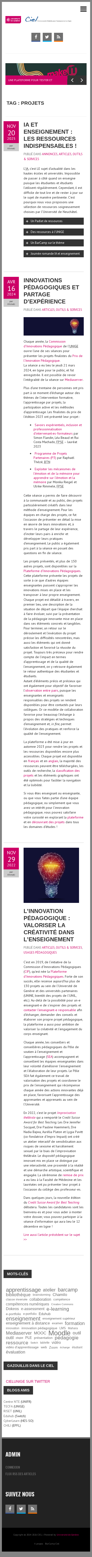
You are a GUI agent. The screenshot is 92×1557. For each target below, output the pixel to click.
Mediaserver (74, 380)
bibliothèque (18, 1294)
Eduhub (44, 1314)
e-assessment (32, 1309)
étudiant (77, 1347)
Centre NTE (12, 1401)
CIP (27, 971)
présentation (43, 1338)
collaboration (40, 1299)
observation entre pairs (41, 690)
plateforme (75, 817)
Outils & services (69, 310)
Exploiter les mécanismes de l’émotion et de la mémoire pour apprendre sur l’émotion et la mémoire (56, 475)
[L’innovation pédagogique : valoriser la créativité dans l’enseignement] (51, 850)
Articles (65, 154)
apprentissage (23, 1289)
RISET (8, 1411)
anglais (53, 761)
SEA (49, 1057)
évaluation (15, 1352)
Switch (34, 1342)
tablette (45, 1342)
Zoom (53, 1347)
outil (77, 1333)
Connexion (12, 1467)
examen (57, 1323)
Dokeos (12, 1309)
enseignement (23, 1318)
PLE (28, 1338)
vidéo (56, 1343)
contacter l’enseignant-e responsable (50, 1010)
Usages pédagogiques (40, 953)
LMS (62, 1328)
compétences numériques (27, 1304)
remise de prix (73, 1175)
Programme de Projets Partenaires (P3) (50, 455)
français (33, 761)
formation (75, 1323)
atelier (49, 1289)
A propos (38, 1543)
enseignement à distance (28, 1323)
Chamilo (60, 1294)
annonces (50, 154)
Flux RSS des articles (20, 1473)
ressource (17, 1342)
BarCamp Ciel (52, 1543)
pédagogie (67, 1337)
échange (65, 1347)
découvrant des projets (48, 822)
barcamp (68, 1289)
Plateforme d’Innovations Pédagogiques (52, 571)
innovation (12, 1328)
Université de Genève (68, 1534)
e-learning (57, 1309)
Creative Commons (62, 1304)
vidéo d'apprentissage (22, 1347)
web (44, 1347)
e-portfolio (13, 1314)
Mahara (73, 1328)
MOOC (40, 1333)
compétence (61, 1299)
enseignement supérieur (58, 1318)
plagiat (19, 1337)
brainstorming (41, 1294)
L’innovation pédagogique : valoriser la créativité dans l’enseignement (49, 925)
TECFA (8, 1406)
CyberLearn (12, 1421)
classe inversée (16, 1299)
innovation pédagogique (39, 1328)
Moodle (59, 1333)
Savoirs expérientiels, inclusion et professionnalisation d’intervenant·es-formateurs (57, 429)
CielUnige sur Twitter (28, 1381)
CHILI (7, 1425)
